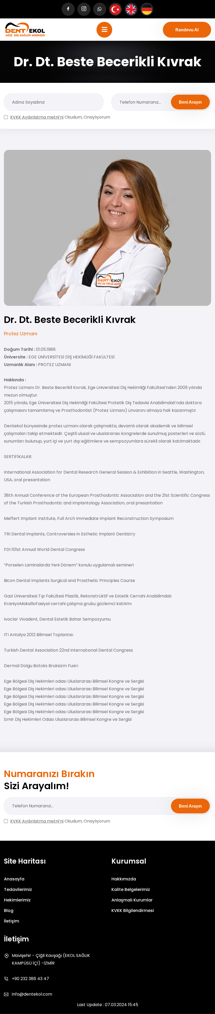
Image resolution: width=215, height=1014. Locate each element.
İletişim (11, 921)
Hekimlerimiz (17, 900)
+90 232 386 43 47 (30, 979)
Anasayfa (14, 879)
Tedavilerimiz (18, 889)
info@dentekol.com (32, 994)
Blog (8, 910)
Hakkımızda (123, 879)
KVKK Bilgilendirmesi (132, 910)
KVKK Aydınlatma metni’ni (36, 117)
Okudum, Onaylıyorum (60, 117)
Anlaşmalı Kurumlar (132, 900)
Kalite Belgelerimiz (130, 889)
